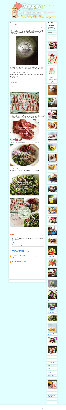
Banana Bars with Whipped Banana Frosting (51, 334)
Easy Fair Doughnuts (51, 392)
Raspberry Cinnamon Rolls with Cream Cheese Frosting (52, 49)
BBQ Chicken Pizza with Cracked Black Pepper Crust (52, 368)
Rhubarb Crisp (50, 277)
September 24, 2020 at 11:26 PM (21, 261)
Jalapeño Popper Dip (51, 362)
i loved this (13, 263)
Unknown (13, 237)
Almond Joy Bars (50, 235)
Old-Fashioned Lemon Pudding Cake (51, 95)
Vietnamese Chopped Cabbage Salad (51, 396)
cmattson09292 (14, 250)
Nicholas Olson (14, 261)
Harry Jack (13, 255)
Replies (14, 242)
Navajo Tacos (50, 378)
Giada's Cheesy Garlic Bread (52, 151)
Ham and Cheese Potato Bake (52, 170)
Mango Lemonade (50, 204)
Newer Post (12, 280)
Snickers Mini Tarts (50, 119)
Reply (12, 240)
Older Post (43, 280)
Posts (50, 37)
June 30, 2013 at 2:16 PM (20, 250)
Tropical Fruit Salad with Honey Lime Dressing (51, 256)
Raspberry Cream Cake (51, 312)
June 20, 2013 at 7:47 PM (18, 237)
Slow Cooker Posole (50, 107)
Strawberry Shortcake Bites (51, 223)
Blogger (42, 408)
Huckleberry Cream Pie (51, 375)
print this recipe (12, 78)
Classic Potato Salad (51, 365)
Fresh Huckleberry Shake (52, 359)
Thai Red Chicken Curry (51, 214)
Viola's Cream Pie (50, 63)
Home (27, 280)
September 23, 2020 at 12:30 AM (20, 255)
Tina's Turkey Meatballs (51, 129)
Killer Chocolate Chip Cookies (52, 161)
